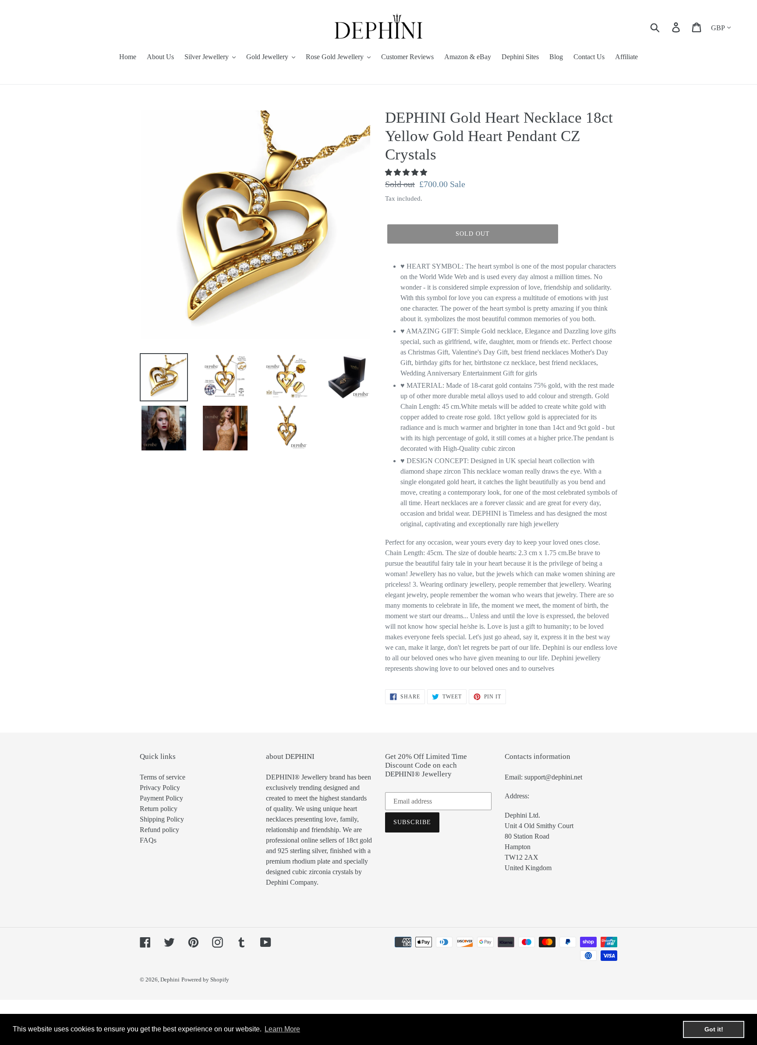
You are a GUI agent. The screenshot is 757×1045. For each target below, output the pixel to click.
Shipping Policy (162, 819)
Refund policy (159, 829)
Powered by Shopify (205, 979)
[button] (407, 172)
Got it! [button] (713, 1029)
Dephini (170, 979)
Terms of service (162, 777)
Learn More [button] (282, 1029)
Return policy (158, 808)
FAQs (148, 840)
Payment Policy (161, 798)
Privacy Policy (160, 787)
